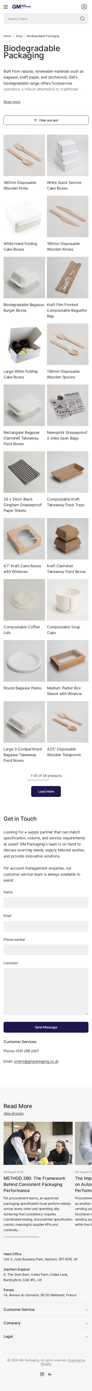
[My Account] (84, 6)
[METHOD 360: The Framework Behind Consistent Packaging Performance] (38, 1143)
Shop (19, 36)
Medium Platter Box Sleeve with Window (64, 691)
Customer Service (19, 1309)
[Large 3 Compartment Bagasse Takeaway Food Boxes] (24, 722)
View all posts (14, 1113)
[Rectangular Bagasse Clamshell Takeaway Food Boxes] (24, 405)
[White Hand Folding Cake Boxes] (24, 216)
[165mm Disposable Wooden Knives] (67, 216)
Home (7, 36)
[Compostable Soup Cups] (67, 600)
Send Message (46, 1027)
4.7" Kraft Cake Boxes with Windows (22, 568)
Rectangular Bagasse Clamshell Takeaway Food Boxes (21, 438)
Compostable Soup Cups (63, 630)
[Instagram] (42, 1374)
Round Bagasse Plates (23, 688)
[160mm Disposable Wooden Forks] (24, 155)
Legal (8, 1336)
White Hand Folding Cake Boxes (20, 246)
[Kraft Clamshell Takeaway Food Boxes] (67, 538)
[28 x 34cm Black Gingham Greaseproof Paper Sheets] (24, 472)
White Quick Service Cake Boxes (64, 185)
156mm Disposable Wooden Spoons (63, 374)
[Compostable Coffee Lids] (24, 600)
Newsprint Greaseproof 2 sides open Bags (67, 435)
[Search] (82, 18)
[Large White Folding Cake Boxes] (24, 344)
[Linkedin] (50, 1374)
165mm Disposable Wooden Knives (63, 246)
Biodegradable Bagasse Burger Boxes (24, 307)
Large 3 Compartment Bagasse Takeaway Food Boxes (23, 755)
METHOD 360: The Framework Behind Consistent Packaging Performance (34, 1184)
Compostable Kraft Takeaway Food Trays (65, 502)
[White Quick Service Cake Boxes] (67, 155)
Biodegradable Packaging (43, 36)
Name (8, 892)
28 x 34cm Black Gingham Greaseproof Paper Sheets (23, 505)
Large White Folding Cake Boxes (21, 374)
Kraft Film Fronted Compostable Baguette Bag (67, 310)
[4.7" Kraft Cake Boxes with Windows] (24, 538)
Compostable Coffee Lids (22, 630)
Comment (11, 963)
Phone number (14, 939)
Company (12, 1323)
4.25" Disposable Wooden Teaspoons (64, 752)
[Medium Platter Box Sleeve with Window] (67, 661)
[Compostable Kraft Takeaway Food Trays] (67, 472)
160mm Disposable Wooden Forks (20, 185)
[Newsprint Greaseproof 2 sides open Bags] (67, 405)
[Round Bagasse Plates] (24, 661)
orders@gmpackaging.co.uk (36, 1061)
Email (7, 916)
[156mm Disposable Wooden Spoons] (67, 344)
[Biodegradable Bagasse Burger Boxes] (24, 277)
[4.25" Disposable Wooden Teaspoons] (67, 722)
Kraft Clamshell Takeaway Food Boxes (66, 568)
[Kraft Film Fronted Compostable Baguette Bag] (67, 277)
